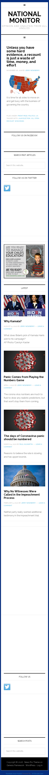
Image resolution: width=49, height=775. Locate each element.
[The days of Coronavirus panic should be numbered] (24, 422)
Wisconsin (19, 121)
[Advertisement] (24, 215)
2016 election (24, 118)
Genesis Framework (15, 765)
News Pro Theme (32, 762)
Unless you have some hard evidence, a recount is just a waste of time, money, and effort (24, 56)
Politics (31, 116)
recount (10, 121)
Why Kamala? (13, 321)
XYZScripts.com (37, 774)
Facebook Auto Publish (14, 774)
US (37, 116)
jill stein (35, 118)
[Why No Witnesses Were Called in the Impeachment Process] (24, 477)
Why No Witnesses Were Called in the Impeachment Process (22, 495)
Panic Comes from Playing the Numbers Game (24, 378)
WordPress (30, 765)
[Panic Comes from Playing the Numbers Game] (24, 363)
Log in (39, 765)
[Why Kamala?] (24, 307)
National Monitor (24, 17)
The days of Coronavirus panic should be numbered (24, 437)
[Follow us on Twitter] (7, 188)
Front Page (22, 116)
